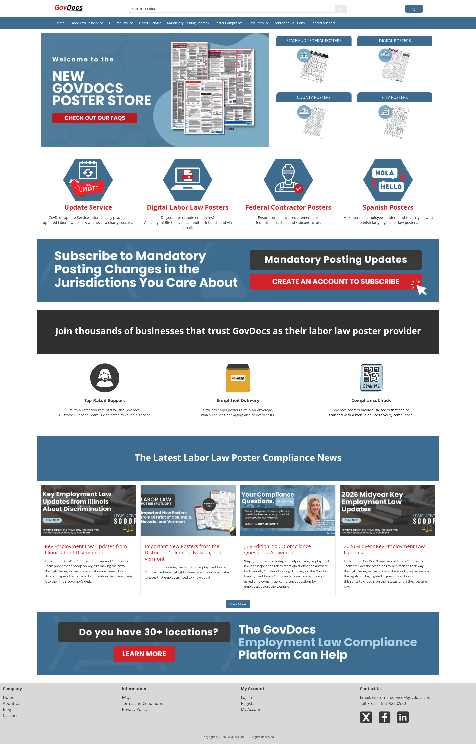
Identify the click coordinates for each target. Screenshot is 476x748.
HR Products (118, 23)
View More (238, 604)
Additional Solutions (290, 23)
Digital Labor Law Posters (188, 207)
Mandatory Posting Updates (188, 23)
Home (59, 23)
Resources (256, 23)
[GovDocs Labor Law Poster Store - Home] (69, 8)
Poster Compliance (228, 23)
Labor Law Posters (84, 23)
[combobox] (230, 8)
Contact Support (323, 23)
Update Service (150, 23)
